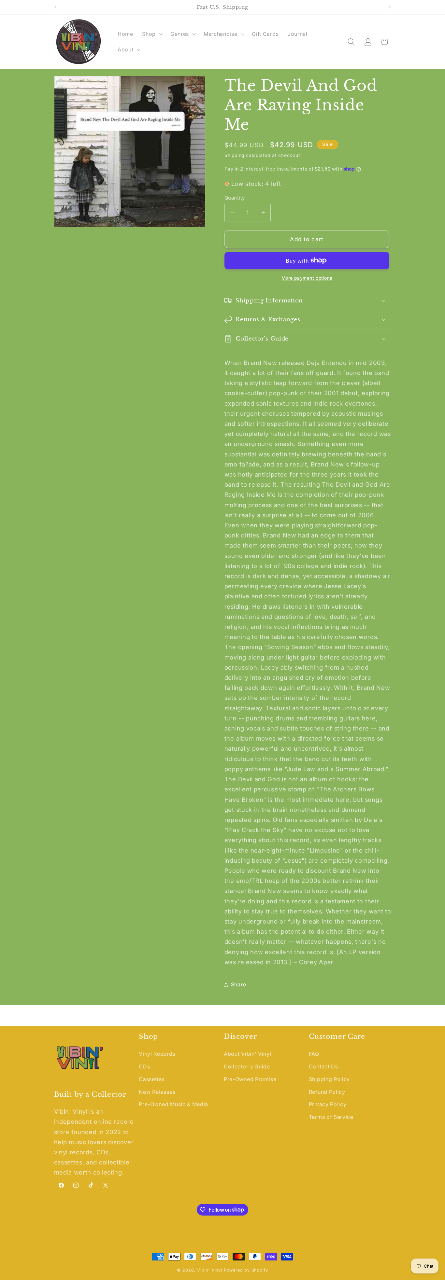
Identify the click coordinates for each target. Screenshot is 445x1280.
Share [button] (238, 984)
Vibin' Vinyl (209, 1270)
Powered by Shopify (246, 1270)
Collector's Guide (247, 1066)
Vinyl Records (157, 1053)
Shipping (234, 155)
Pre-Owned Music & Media (173, 1104)
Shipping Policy (329, 1079)
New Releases (157, 1092)
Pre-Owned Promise (250, 1079)
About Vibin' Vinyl (247, 1053)
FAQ (314, 1053)
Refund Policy (327, 1092)
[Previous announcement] (55, 7)
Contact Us (323, 1066)
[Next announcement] (389, 7)
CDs (144, 1066)
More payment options (307, 278)
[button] (151, 34)
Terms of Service (331, 1117)
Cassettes (152, 1079)
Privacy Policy (328, 1104)
